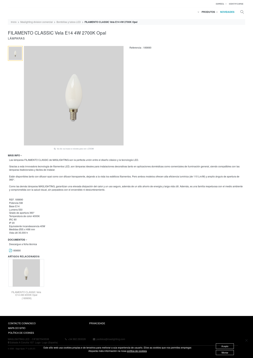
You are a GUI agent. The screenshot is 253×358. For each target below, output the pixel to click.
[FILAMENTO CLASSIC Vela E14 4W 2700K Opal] (15, 53)
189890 (16, 250)
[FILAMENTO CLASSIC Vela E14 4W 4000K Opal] (26, 273)
